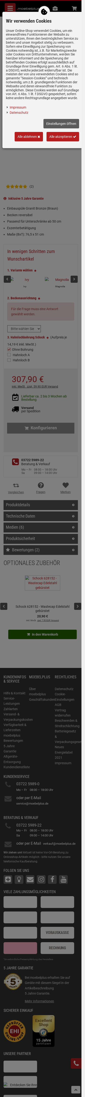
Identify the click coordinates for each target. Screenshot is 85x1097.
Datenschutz (19, 112)
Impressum (18, 107)
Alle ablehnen (27, 137)
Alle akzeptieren (61, 137)
